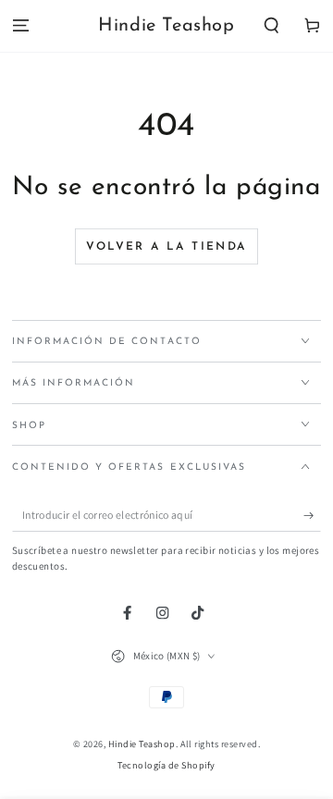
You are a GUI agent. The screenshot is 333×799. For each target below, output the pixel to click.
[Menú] (20, 26)
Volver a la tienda (166, 246)
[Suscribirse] (312, 515)
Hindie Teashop (142, 744)
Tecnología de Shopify (166, 765)
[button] (272, 26)
